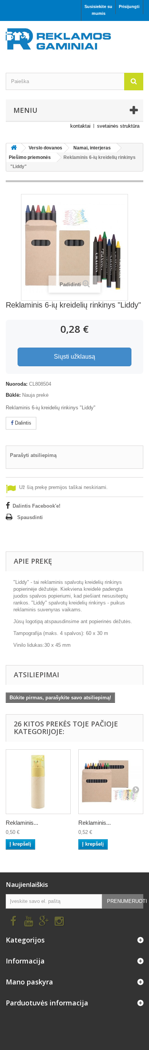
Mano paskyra (29, 981)
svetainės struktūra (118, 126)
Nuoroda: (17, 384)
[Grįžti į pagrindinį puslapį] (13, 148)
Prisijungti (129, 6)
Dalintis (22, 423)
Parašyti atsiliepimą (33, 455)
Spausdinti (30, 517)
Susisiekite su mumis (98, 10)
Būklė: (13, 395)
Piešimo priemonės (30, 157)
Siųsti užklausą (74, 356)
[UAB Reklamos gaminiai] (74, 41)
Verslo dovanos (45, 148)
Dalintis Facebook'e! (36, 506)
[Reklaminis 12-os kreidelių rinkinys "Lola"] (110, 781)
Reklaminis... (22, 822)
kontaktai (80, 126)
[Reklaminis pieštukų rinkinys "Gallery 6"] (38, 781)
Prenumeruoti (125, 901)
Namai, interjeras (92, 148)
